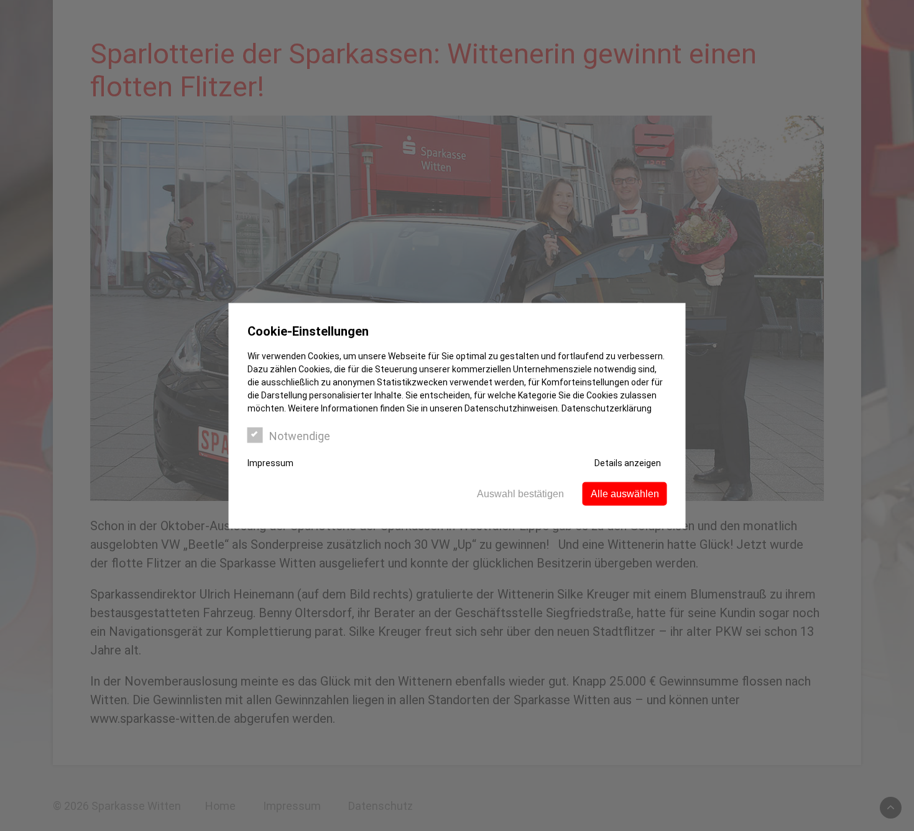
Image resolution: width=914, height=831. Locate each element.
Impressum (270, 462)
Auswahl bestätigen (520, 493)
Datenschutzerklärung (606, 408)
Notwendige (299, 435)
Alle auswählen (625, 493)
